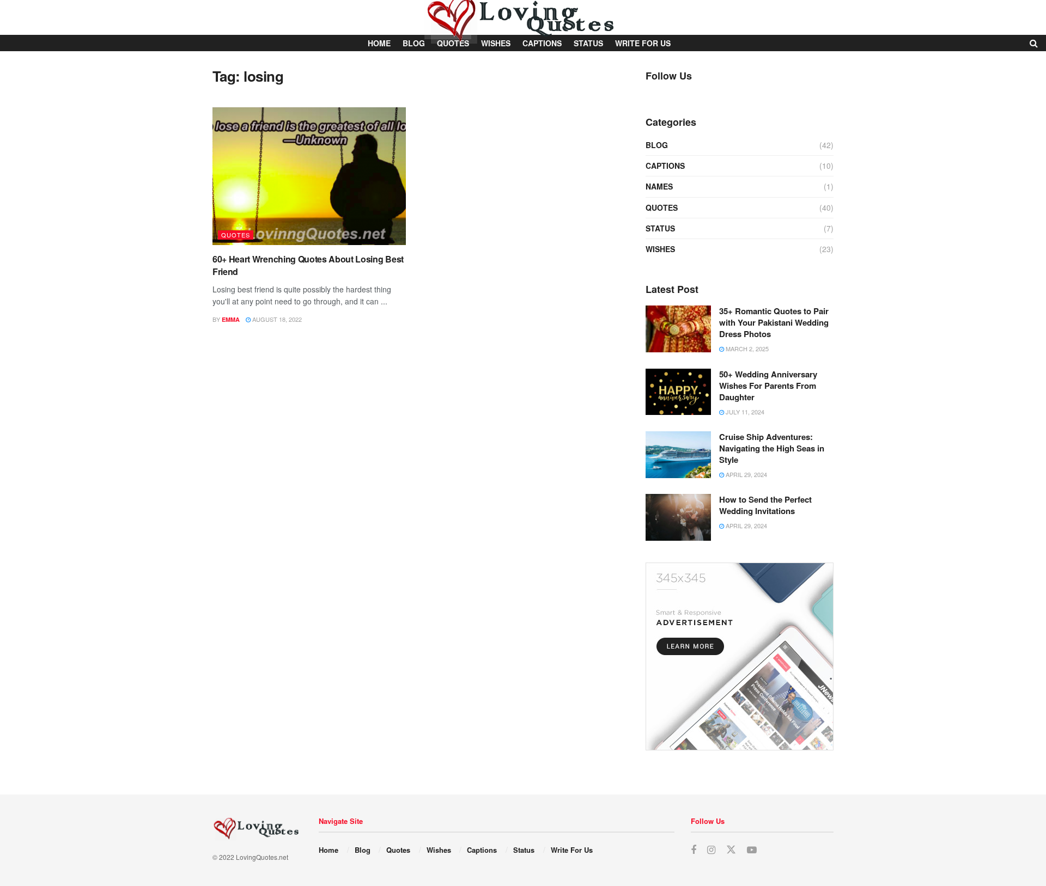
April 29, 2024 (745, 474)
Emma (231, 319)
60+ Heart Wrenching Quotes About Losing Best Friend (308, 265)
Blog (657, 144)
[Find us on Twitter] (731, 850)
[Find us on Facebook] (693, 850)
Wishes (660, 248)
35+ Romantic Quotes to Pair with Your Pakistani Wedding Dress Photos (774, 322)
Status (660, 228)
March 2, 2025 (746, 348)
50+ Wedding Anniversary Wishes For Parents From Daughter (768, 385)
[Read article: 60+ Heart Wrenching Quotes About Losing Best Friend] (309, 176)
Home (328, 850)
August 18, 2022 (276, 319)
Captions (665, 165)
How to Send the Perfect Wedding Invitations (765, 505)
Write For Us (572, 850)
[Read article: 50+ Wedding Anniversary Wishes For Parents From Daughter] (678, 392)
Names (659, 186)
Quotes (235, 234)
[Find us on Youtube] (752, 850)
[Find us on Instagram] (711, 850)
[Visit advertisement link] (740, 656)
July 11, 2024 (744, 411)
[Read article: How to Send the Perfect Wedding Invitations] (678, 517)
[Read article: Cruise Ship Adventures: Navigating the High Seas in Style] (678, 454)
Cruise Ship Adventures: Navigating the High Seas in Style (771, 448)
